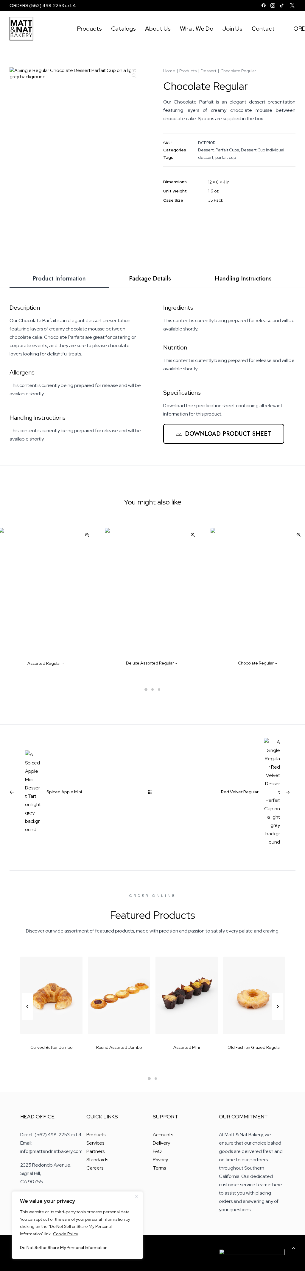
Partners (95, 1151)
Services (95, 1143)
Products (89, 28)
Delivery (161, 1143)
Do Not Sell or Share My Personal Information (64, 1247)
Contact (263, 28)
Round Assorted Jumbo (51, 1047)
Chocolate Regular (256, 663)
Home (169, 70)
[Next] (277, 1019)
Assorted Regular (44, 663)
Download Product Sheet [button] (228, 434)
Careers (94, 1168)
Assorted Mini (119, 1047)
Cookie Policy (65, 1233)
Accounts (163, 1134)
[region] (77, 1225)
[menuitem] (263, 5)
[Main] (152, 792)
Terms (159, 1168)
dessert (205, 157)
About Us (158, 28)
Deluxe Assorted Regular (150, 663)
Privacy (160, 1159)
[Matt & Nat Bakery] (21, 28)
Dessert (208, 70)
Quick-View (87, 535)
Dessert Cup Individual (262, 150)
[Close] (136, 1196)
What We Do (196, 28)
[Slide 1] (146, 689)
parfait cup (225, 157)
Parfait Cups (227, 150)
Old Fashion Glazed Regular (187, 1047)
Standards (97, 1159)
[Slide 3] (159, 689)
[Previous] (27, 1019)
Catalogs (123, 28)
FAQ (157, 1151)
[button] (263, 5)
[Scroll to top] (293, 1247)
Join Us (232, 28)
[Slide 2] (152, 689)
